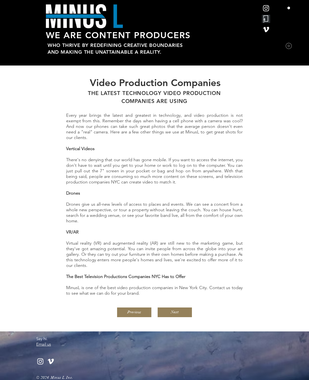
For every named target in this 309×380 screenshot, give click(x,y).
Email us (43, 344)
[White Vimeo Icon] (266, 29)
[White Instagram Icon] (266, 8)
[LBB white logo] (266, 19)
